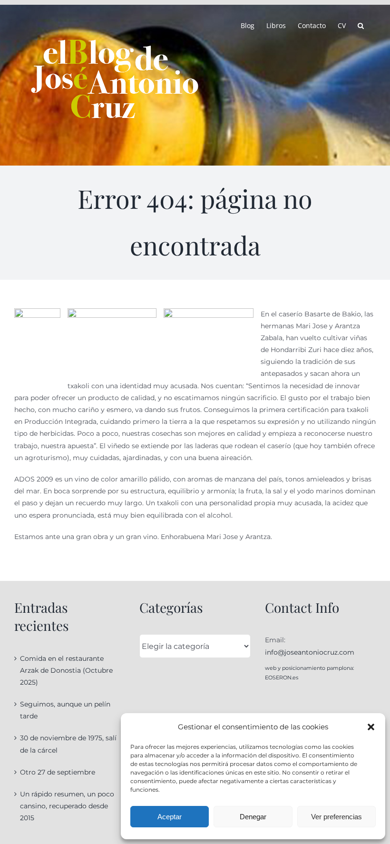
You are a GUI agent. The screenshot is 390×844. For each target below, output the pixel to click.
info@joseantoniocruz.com (309, 652)
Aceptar (169, 817)
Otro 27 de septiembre (57, 772)
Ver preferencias (336, 817)
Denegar (253, 817)
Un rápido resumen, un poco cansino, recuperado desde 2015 (67, 806)
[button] (371, 727)
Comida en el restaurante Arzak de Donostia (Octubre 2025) (66, 670)
